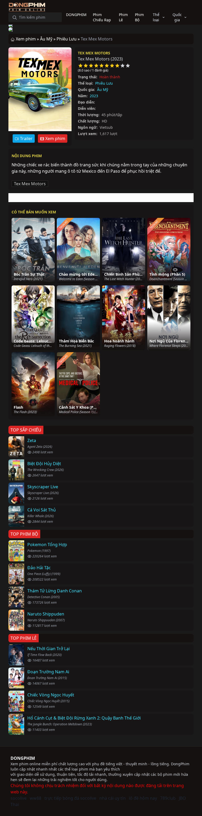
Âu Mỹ (102, 89)
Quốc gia (177, 17)
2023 (94, 95)
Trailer (26, 138)
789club (168, 798)
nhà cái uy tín (112, 798)
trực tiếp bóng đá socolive (70, 798)
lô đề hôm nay (143, 798)
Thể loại (156, 17)
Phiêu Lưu (104, 83)
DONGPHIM (23, 758)
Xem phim (54, 138)
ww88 (35, 798)
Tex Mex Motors (94, 52)
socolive (19, 798)
